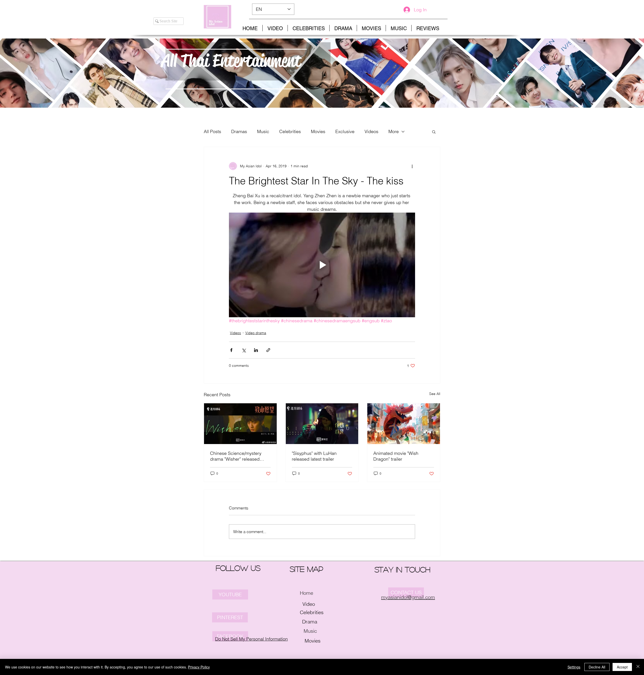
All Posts (212, 131)
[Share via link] (268, 350)
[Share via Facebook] (231, 350)
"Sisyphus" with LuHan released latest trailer (314, 456)
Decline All (597, 666)
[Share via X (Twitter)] (243, 350)
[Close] (638, 667)
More (393, 131)
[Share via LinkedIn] (256, 350)
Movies (318, 131)
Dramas (239, 131)
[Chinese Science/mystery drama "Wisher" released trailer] (240, 423)
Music (263, 131)
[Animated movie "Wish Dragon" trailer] (403, 423)
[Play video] (322, 265)
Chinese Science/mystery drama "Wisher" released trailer (235, 456)
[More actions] (412, 166)
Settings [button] (574, 666)
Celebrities (290, 131)
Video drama (255, 333)
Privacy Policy (199, 666)
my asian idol (116, 10)
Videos (371, 131)
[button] (433, 132)
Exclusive (344, 131)
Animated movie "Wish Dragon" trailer (395, 456)
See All (434, 393)
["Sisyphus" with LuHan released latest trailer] (322, 423)
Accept (622, 666)
